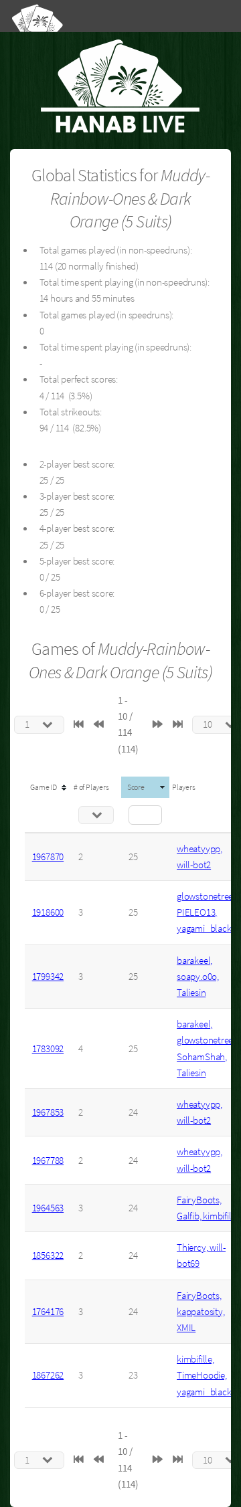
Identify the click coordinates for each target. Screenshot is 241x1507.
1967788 (48, 1160)
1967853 (48, 1112)
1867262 (48, 1375)
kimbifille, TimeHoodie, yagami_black (204, 1375)
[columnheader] (48, 787)
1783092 (48, 1049)
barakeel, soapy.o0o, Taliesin (198, 977)
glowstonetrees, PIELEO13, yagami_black (208, 912)
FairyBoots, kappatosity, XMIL (200, 1312)
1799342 (48, 977)
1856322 (48, 1255)
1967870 (48, 857)
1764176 (48, 1312)
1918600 (48, 912)
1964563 (48, 1208)
